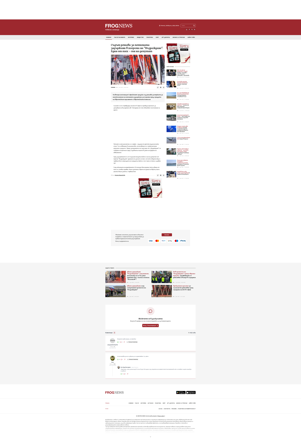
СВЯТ (164, 403)
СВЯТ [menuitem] (157, 37)
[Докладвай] (124, 342)
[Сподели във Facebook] (161, 87)
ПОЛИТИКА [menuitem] (150, 37)
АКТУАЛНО (150, 403)
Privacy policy (161, 416)
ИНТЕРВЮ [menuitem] (131, 37)
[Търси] (194, 25)
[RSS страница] (195, 29)
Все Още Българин (126, 367)
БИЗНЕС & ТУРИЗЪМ (181, 403)
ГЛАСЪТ (137, 403)
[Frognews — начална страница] (114, 392)
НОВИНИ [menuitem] (108, 37)
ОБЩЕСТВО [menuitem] (140, 37)
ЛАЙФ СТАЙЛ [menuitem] (191, 37)
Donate (167, 235)
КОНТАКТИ (167, 409)
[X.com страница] (192, 29)
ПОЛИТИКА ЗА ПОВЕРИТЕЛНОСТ (187, 409)
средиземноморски (112, 345)
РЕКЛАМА (174, 409)
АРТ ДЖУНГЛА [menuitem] (166, 37)
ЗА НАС (160, 409)
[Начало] (187, 29)
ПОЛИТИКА (158, 403)
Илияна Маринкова (120, 175)
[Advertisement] (150, 10)
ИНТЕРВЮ (143, 403)
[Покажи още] (150, 436)
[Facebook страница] (189, 29)
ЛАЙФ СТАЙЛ (192, 403)
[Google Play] (181, 392)
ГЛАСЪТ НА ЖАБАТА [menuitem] (119, 37)
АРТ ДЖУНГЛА (171, 403)
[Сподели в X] (163, 87)
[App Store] (191, 392)
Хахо (112, 362)
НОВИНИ (113, 87)
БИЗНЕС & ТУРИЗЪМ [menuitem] (179, 37)
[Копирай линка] (158, 87)
